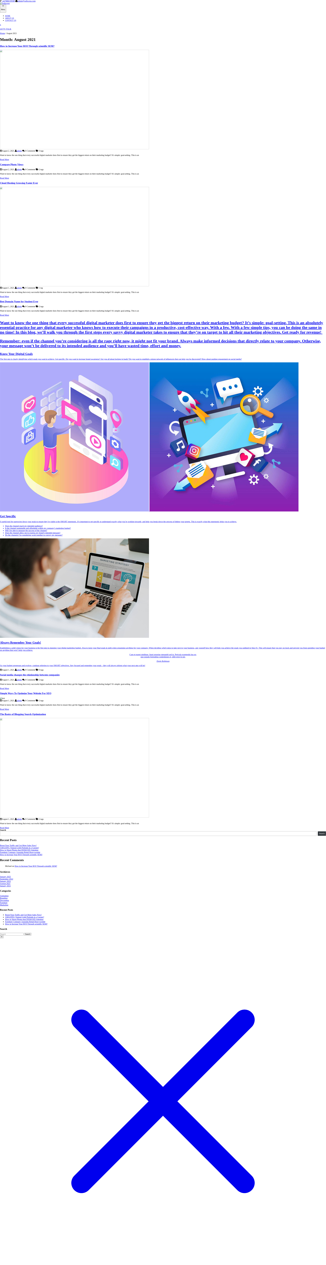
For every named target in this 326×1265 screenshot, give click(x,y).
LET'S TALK (5, 29)
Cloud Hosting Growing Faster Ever (19, 183)
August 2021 (5, 884)
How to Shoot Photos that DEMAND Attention (19, 850)
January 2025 (5, 877)
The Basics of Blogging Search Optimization (23, 714)
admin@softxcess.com (26, 1)
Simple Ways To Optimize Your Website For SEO (25, 693)
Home (7, 16)
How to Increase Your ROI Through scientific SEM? (27, 46)
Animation (4, 896)
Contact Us (10, 20)
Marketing (4, 905)
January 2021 (5, 886)
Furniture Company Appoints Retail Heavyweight (20, 852)
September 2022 (6, 879)
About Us (9, 18)
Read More (4, 159)
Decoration (4, 900)
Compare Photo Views (11, 164)
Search (3, 830)
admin (19, 151)
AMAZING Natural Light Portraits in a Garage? (19, 848)
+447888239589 (8, 1)
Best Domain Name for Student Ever (19, 301)
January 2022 (5, 881)
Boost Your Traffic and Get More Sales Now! (18, 845)
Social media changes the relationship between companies (30, 674)
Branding (4, 898)
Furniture (3, 903)
